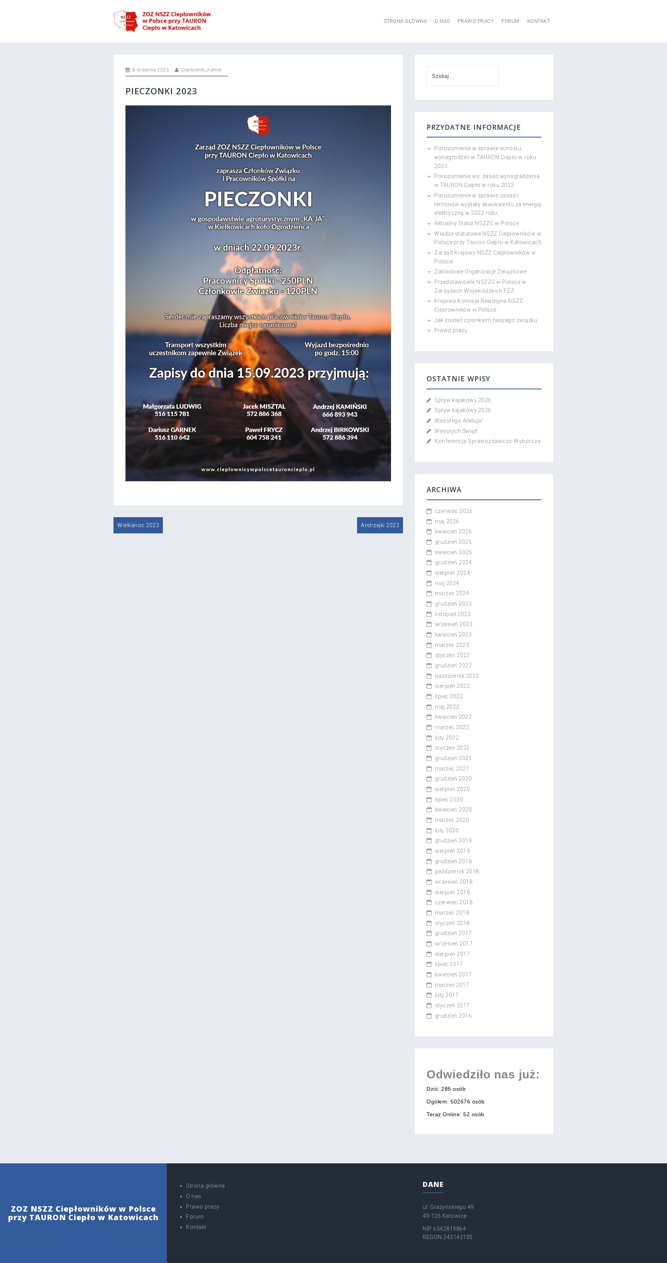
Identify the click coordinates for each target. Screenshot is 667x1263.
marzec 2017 (452, 985)
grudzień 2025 (453, 542)
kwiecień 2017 (453, 974)
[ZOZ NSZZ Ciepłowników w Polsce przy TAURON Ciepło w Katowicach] (162, 21)
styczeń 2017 (452, 1005)
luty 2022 (447, 738)
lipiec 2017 (449, 964)
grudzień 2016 (453, 1016)
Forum (510, 21)
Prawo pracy (476, 21)
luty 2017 (447, 995)
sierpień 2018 (452, 892)
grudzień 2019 (453, 840)
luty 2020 (447, 830)
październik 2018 (457, 871)
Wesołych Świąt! (456, 431)
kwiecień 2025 (453, 552)
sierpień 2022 (452, 686)
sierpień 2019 (452, 851)
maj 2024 (447, 583)
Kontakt (538, 21)
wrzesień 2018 (454, 882)
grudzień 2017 (453, 933)
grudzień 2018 (453, 861)
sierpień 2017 (452, 954)
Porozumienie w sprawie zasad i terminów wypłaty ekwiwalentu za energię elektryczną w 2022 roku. (488, 204)
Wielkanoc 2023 (138, 525)
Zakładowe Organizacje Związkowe (480, 271)
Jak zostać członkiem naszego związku (485, 320)
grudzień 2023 (453, 604)
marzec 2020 (452, 820)
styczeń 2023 (452, 655)
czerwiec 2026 (454, 511)
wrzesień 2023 (454, 624)
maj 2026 (447, 521)
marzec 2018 (452, 913)
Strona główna (405, 21)
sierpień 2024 (452, 573)
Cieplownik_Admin (201, 70)
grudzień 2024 (453, 562)
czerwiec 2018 (454, 902)
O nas (442, 21)
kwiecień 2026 (453, 531)
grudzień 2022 (453, 665)
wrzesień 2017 (454, 943)
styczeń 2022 (452, 748)
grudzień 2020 (453, 779)
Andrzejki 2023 (380, 525)
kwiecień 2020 (453, 809)
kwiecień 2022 (453, 717)
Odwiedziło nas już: (483, 1074)
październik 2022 (457, 676)
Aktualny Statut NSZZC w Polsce (476, 223)
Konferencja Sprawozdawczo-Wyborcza (487, 441)
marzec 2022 (452, 727)
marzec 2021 (452, 769)
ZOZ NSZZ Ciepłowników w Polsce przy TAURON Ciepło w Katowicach (83, 1213)
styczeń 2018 (452, 923)
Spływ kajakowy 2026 (463, 400)
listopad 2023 (453, 614)
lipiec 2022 (449, 696)
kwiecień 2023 (453, 635)
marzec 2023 (452, 645)
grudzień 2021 (453, 758)
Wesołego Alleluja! (458, 421)
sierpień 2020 (452, 789)
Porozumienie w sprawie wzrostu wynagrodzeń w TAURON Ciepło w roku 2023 (485, 157)
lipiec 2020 (449, 799)
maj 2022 (447, 707)
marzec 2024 (452, 593)
